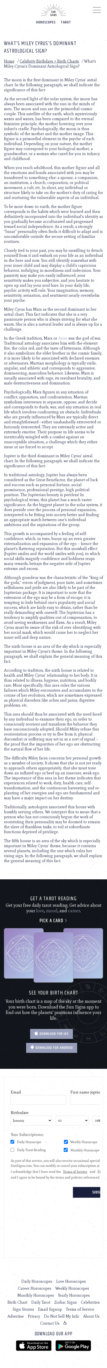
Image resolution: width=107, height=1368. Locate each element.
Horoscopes (46, 22)
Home (9, 61)
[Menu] (97, 11)
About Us (91, 1316)
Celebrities (90, 1302)
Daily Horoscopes (36, 1281)
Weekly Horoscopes (72, 1288)
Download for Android (54, 1048)
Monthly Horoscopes (35, 1295)
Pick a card (52, 921)
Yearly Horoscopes (74, 1295)
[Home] (53, 10)
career (74, 910)
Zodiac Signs (65, 1302)
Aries (62, 338)
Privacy (34, 1316)
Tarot (66, 22)
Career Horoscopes (34, 1288)
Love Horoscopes (71, 1281)
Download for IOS (54, 1034)
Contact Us (49, 1323)
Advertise (15, 1316)
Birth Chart (17, 1302)
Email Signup (50, 1309)
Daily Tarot (40, 1302)
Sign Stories (23, 1309)
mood (51, 910)
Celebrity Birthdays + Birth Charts (49, 61)
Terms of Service (80, 1309)
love (40, 910)
